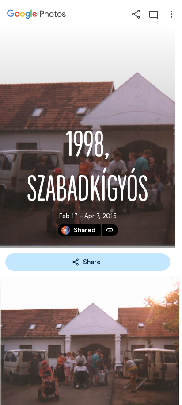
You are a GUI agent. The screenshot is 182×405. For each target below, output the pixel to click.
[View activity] (154, 14)
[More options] (171, 14)
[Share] (136, 14)
